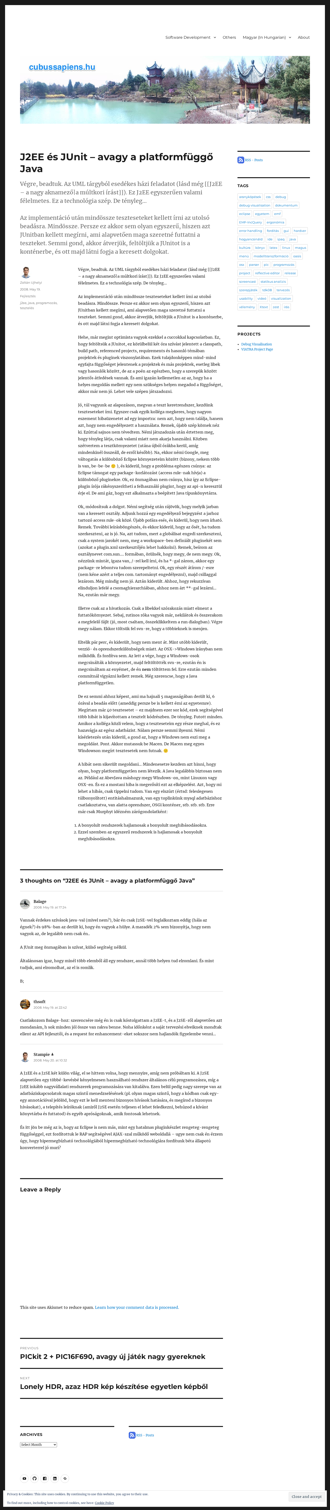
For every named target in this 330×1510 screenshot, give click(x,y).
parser (254, 265)
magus (300, 248)
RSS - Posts (145, 1435)
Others (229, 37)
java (31, 303)
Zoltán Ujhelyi (31, 282)
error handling (250, 231)
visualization (281, 298)
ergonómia (275, 222)
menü (244, 256)
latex (273, 248)
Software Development (188, 37)
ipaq (281, 239)
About (304, 37)
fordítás (273, 231)
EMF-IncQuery (250, 222)
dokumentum (286, 205)
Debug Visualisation (256, 344)
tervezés (283, 290)
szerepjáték (248, 290)
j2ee (23, 303)
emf (277, 214)
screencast (247, 281)
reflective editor (267, 273)
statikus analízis (273, 281)
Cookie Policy (104, 1503)
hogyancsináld (251, 239)
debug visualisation (254, 205)
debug (280, 197)
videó (262, 298)
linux (286, 248)
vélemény (247, 307)
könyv (260, 248)
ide (270, 239)
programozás (46, 303)
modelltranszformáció (271, 256)
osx (241, 265)
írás (286, 307)
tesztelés (27, 308)
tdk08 (267, 290)
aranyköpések (250, 197)
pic (266, 265)
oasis (297, 256)
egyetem (262, 214)
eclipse (244, 214)
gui (286, 231)
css (268, 197)
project (244, 273)
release (290, 273)
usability (246, 298)
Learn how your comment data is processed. (137, 1307)
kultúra (245, 248)
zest (276, 307)
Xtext (264, 307)
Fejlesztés (28, 296)
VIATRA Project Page (257, 349)
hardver (300, 231)
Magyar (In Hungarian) (264, 37)
